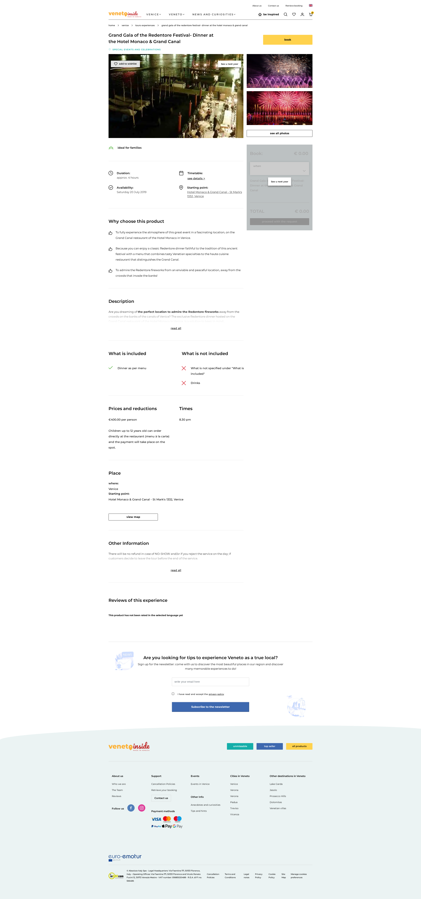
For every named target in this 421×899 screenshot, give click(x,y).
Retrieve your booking (164, 790)
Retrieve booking (293, 5)
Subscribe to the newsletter (210, 706)
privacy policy (216, 694)
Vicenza (234, 814)
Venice (234, 784)
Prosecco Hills (278, 796)
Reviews (116, 796)
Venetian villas (278, 808)
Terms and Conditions (230, 876)
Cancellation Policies (163, 784)
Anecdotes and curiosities (205, 804)
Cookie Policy (272, 876)
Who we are (119, 784)
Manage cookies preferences (299, 876)
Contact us (273, 5)
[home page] (127, 14)
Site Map (284, 876)
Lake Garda (276, 784)
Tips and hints (199, 810)
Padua (233, 802)
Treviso (234, 808)
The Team (117, 790)
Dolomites (276, 802)
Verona (234, 790)
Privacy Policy (258, 876)
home (112, 25)
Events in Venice (200, 784)
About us (256, 5)
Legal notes (246, 876)
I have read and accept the (201, 694)
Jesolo (273, 790)
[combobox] (310, 5)
